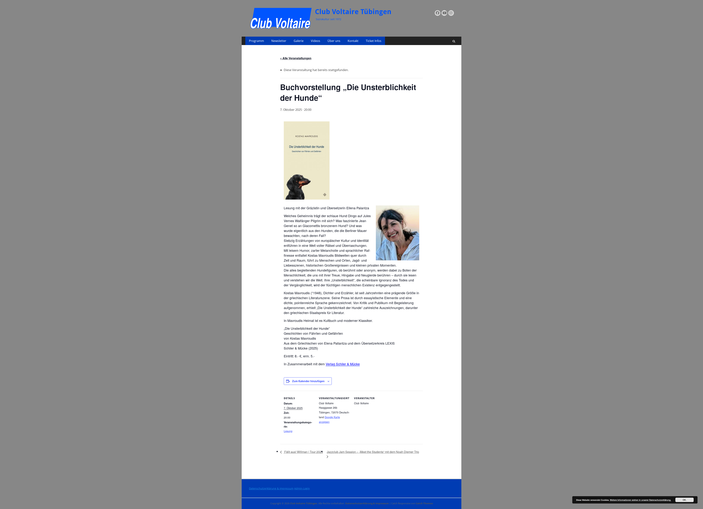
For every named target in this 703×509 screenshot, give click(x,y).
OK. (685, 499)
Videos (315, 41)
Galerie (299, 41)
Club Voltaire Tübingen (353, 12)
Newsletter (278, 41)
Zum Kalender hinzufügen (308, 381)
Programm (256, 41)
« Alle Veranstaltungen (295, 58)
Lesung (288, 431)
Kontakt (353, 41)
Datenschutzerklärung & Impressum (271, 488)
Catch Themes (424, 503)
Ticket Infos (373, 41)
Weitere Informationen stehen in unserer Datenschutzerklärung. (640, 500)
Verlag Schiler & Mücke (343, 363)
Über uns (334, 41)
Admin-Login (302, 488)
